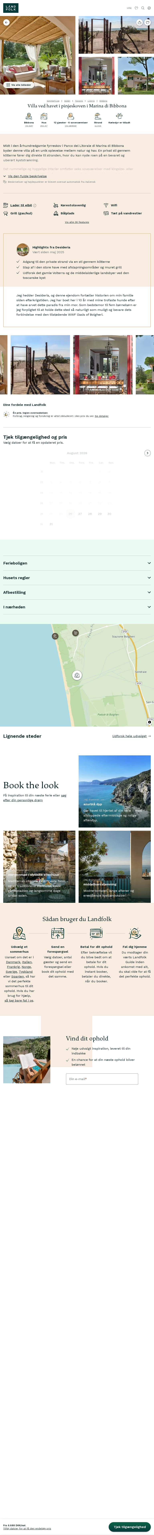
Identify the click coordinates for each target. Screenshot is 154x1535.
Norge (26, 967)
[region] (77, 675)
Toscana (79, 101)
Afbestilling (14, 592)
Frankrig (13, 967)
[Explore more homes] (6, 22)
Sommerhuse (53, 101)
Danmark (13, 962)
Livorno (91, 101)
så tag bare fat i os (19, 1000)
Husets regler (16, 577)
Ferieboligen (15, 563)
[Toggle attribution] (149, 722)
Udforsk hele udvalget (129, 736)
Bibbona (103, 101)
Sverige (11, 972)
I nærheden (14, 607)
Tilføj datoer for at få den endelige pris (27, 1528)
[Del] (139, 22)
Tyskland (26, 972)
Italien (67, 101)
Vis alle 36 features (77, 222)
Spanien (17, 976)
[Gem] (147, 22)
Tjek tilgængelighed (130, 1527)
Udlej (129, 8)
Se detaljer (101, 416)
